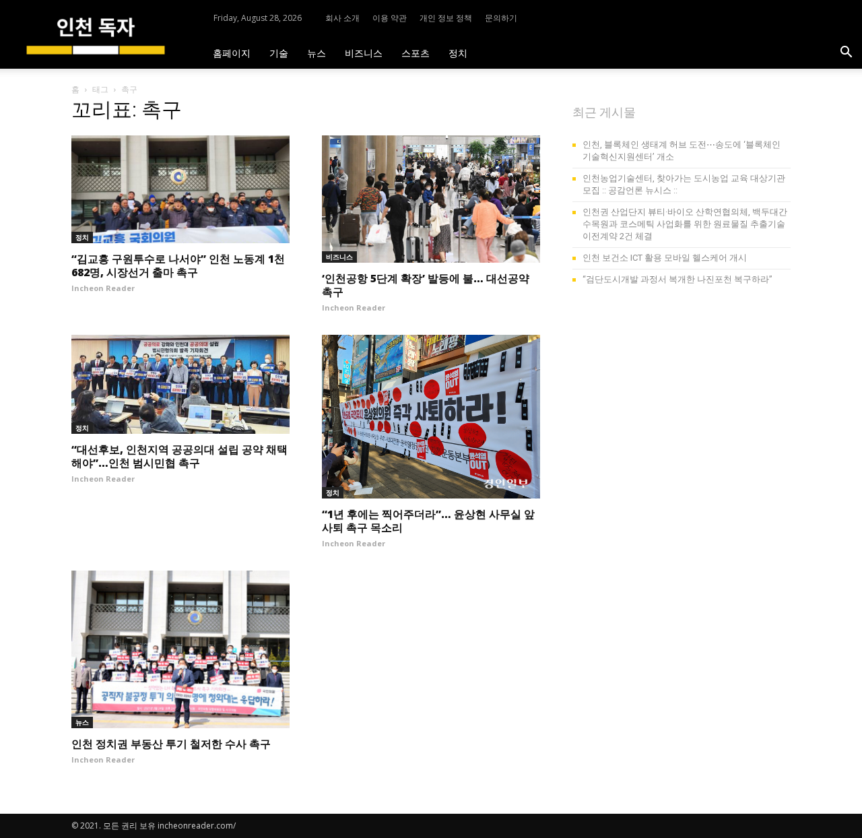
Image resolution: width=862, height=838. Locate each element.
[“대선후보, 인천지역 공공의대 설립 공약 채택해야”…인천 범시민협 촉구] (180, 384)
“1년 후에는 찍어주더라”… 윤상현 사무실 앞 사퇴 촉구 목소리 (428, 521)
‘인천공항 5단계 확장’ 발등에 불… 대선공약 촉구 (425, 285)
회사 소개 (342, 18)
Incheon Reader (103, 288)
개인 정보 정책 (446, 18)
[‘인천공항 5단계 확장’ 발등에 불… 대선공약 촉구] (431, 199)
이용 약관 (389, 18)
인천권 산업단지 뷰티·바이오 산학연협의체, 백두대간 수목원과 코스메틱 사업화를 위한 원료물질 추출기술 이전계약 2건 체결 (685, 224)
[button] (846, 53)
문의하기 (501, 18)
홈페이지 (232, 52)
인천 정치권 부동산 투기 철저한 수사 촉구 (171, 743)
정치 (458, 52)
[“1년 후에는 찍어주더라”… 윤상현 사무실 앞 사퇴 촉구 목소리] (431, 416)
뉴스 (316, 52)
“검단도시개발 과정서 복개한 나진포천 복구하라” (677, 279)
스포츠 (415, 52)
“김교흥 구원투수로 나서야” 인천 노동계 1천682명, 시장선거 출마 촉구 (178, 265)
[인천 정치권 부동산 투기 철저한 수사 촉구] (180, 649)
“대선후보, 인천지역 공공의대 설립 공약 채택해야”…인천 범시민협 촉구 (179, 456)
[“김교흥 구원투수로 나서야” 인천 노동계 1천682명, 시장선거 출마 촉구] (180, 189)
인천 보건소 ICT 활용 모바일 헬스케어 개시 (665, 258)
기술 (278, 52)
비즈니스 (364, 52)
